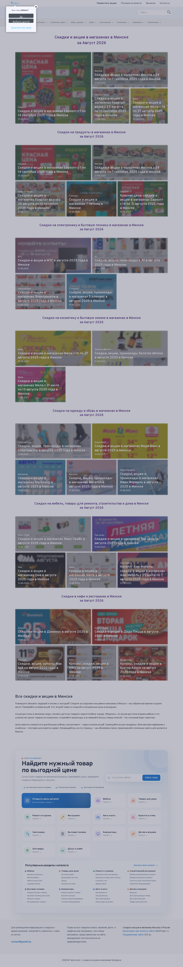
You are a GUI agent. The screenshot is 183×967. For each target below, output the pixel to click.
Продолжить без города (21, 27)
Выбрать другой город (21, 21)
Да (21, 16)
